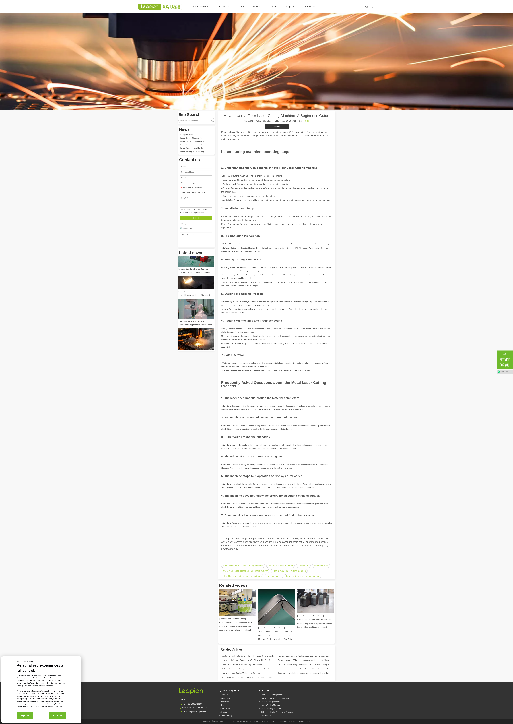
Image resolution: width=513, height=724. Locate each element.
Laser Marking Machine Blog (192, 145)
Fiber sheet (303, 566)
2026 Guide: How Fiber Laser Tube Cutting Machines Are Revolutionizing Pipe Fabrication (276, 632)
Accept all (57, 715)
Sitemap (223, 712)
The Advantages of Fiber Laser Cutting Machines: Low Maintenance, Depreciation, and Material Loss (304, 660)
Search (212, 120)
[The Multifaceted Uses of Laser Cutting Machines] (196, 334)
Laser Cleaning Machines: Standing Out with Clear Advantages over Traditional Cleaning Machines (193, 276)
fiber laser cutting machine (280, 566)
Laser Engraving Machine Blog (193, 141)
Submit (196, 218)
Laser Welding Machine (270, 705)
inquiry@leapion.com (198, 711)
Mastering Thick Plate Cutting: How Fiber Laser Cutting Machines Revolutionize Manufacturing (248, 656)
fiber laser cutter (273, 576)
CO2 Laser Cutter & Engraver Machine (277, 712)
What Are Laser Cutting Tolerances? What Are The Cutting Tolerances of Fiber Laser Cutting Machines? (304, 664)
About (241, 6)
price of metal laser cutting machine (289, 571)
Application (258, 6)
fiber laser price (321, 566)
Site (307, 121)
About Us (224, 695)
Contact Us (309, 6)
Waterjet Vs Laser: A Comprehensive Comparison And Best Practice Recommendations (248, 669)
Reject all (24, 715)
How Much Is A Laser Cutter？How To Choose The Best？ (246, 660)
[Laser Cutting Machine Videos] (232, 619)
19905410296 (194, 704)
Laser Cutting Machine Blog (192, 138)
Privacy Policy (226, 715)
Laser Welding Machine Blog (192, 151)
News (275, 6)
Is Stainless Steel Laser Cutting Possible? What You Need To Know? (304, 669)
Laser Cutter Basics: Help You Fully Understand (242, 664)
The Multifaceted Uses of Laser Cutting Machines (193, 337)
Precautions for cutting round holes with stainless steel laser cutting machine (248, 677)
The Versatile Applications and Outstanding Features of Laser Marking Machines (193, 305)
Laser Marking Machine (270, 702)
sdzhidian (293, 721)
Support (290, 6)
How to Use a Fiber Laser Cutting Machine (243, 566)
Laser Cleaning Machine (271, 709)
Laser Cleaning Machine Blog (192, 148)
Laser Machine (201, 6)
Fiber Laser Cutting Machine (273, 695)
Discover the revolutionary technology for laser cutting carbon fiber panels (304, 673)
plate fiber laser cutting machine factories (242, 576)
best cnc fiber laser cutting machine (303, 576)
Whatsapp (504, 371)
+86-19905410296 (199, 708)
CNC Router (223, 6)
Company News (187, 135)
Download (224, 702)
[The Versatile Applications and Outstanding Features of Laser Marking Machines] (196, 302)
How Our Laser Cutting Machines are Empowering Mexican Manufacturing (237, 623)
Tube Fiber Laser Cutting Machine (275, 698)
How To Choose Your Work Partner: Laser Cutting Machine (315, 619)
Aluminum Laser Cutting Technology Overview (241, 673)
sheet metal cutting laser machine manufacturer (245, 571)
